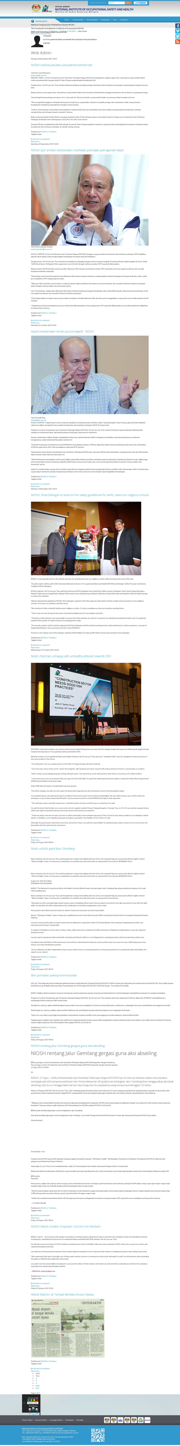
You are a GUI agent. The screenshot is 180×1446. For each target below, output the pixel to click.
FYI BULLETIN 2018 (67, 31)
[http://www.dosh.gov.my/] (134, 1420)
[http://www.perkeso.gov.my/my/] (141, 1420)
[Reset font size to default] (33, 1411)
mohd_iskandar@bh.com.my (41, 249)
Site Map (80, 1420)
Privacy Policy (27, 1420)
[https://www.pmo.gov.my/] (114, 1420)
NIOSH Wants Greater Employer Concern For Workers (66, 1226)
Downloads (105, 20)
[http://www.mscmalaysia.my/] (120, 1420)
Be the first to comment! (40, 139)
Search (128, 3)
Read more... (35, 141)
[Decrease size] (37, 1411)
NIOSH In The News (48, 132)
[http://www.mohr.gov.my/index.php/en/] (127, 1420)
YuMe (43, 1151)
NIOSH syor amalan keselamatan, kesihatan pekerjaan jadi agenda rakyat (77, 150)
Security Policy (41, 1420)
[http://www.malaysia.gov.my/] (107, 1420)
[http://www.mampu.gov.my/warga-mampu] (147, 1420)
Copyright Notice (56, 1420)
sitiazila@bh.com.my (38, 420)
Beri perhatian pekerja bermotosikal (54, 975)
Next (38, 1386)
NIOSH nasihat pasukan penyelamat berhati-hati (61, 65)
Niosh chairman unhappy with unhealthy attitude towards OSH (71, 656)
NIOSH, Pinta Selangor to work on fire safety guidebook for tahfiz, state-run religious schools (90, 495)
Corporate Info (77, 20)
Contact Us (124, 20)
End (37, 1388)
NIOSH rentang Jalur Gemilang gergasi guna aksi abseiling (68, 1046)
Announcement (92, 20)
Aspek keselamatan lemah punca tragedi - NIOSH (62, 331)
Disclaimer (70, 1420)
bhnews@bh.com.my (39, 75)
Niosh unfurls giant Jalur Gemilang (53, 848)
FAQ (114, 20)
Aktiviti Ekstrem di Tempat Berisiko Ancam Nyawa (62, 1294)
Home (66, 20)
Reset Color (32, 1403)
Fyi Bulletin (53, 31)
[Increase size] (30, 1411)
